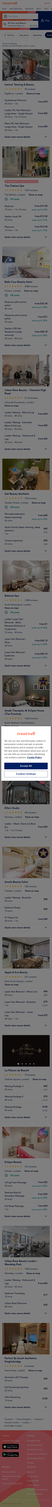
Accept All (26, 766)
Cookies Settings (26, 774)
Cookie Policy (34, 757)
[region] (26, 753)
